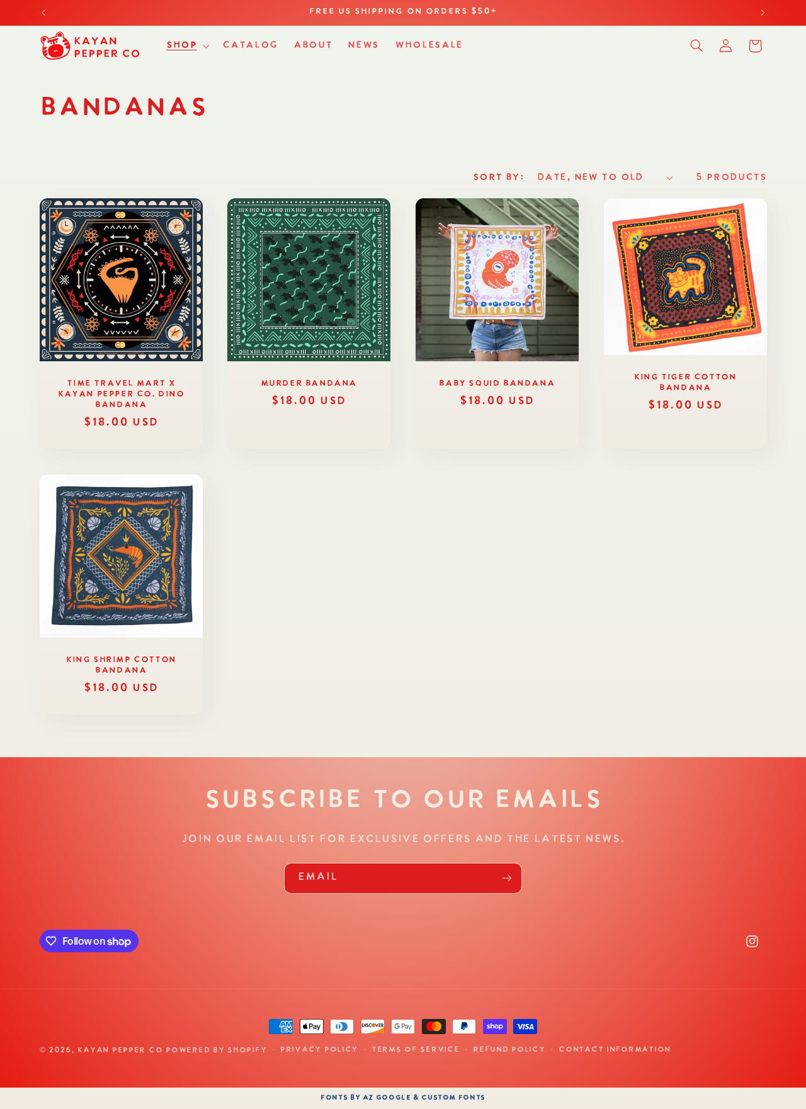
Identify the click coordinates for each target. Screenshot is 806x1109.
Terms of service (416, 1050)
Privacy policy (319, 1050)
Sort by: (498, 177)
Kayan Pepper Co (119, 1050)
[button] (186, 46)
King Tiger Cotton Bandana (685, 383)
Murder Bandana (309, 383)
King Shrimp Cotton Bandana (120, 665)
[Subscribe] (506, 878)
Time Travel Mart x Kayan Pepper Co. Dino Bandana (121, 394)
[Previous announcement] (43, 12)
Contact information (615, 1050)
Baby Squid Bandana (497, 383)
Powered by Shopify (216, 1050)
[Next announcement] (762, 12)
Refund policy (509, 1050)
